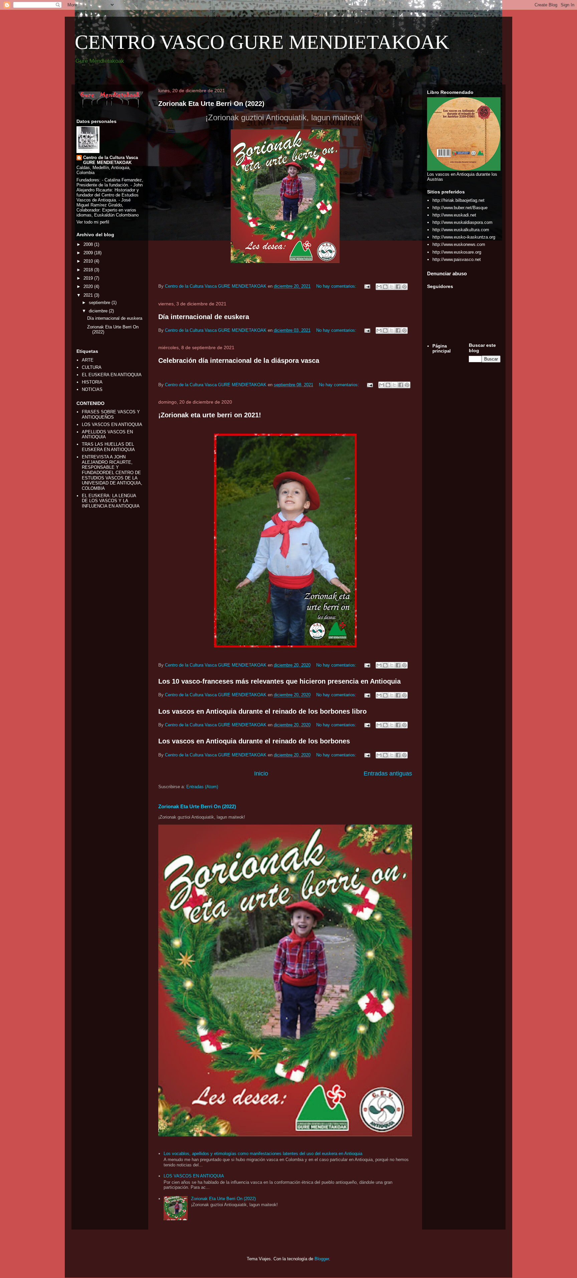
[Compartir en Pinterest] (404, 286)
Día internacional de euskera (203, 316)
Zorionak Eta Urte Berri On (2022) (211, 103)
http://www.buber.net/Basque (460, 207)
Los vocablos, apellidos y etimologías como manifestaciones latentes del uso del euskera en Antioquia (263, 1153)
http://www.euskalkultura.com (460, 229)
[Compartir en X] (391, 286)
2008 (88, 244)
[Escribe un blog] (385, 286)
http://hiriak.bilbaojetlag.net (458, 200)
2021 (88, 295)
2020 (88, 286)
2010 (88, 261)
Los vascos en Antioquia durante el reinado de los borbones (254, 741)
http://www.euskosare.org (456, 252)
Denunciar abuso (447, 273)
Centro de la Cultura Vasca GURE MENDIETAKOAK (110, 160)
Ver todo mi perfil (92, 222)
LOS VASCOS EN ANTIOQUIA (194, 1175)
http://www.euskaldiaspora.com (462, 222)
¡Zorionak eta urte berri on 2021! (209, 415)
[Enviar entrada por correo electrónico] (367, 286)
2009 (88, 252)
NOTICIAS (92, 389)
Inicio (261, 773)
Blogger (322, 1258)
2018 (88, 269)
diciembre (99, 310)
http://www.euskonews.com (458, 244)
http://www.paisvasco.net (456, 259)
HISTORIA (92, 382)
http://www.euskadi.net (454, 215)
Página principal (441, 348)
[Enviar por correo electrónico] (379, 286)
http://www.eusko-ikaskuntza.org (463, 237)
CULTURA (92, 367)
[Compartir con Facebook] (398, 286)
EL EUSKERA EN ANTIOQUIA (112, 374)
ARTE (87, 360)
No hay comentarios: (337, 286)
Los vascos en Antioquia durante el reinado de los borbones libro (262, 711)
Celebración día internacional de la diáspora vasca (238, 360)
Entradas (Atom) (202, 786)
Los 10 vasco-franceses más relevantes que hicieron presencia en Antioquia (279, 681)
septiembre (100, 302)
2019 (88, 278)
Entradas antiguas (388, 773)
